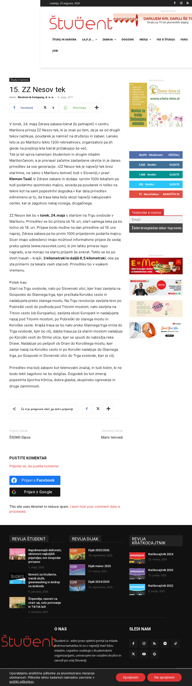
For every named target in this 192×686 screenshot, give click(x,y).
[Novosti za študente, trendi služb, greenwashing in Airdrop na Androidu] (17, 578)
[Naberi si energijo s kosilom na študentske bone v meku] (156, 276)
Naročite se (171, 194)
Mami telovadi (112, 437)
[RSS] (187, 3)
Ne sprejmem (164, 677)
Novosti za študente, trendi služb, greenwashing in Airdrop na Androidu (44, 580)
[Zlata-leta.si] (156, 126)
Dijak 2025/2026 (99, 550)
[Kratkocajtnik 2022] (137, 589)
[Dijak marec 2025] (77, 569)
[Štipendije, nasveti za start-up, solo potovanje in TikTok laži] (17, 602)
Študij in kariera (20, 79)
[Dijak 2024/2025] (77, 585)
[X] (97, 409)
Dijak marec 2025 (99, 566)
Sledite (174, 164)
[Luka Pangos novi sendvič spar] (156, 298)
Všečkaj (173, 155)
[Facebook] (174, 3)
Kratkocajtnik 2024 (160, 554)
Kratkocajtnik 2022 (160, 585)
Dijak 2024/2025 (99, 581)
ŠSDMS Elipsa (19, 437)
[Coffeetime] (156, 319)
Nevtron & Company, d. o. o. (36, 97)
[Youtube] (144, 654)
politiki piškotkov (21, 681)
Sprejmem (130, 677)
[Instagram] (181, 3)
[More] (97, 107)
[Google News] (154, 654)
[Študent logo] (81, 22)
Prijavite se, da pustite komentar (34, 466)
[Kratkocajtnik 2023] (137, 573)
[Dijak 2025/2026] (77, 554)
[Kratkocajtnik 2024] (137, 558)
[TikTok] (175, 644)
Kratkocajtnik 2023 (160, 570)
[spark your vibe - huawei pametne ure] (156, 340)
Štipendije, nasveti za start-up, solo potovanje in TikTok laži (44, 602)
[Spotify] (165, 644)
